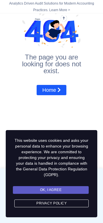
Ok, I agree (51, 190)
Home (50, 90)
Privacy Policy (51, 203)
